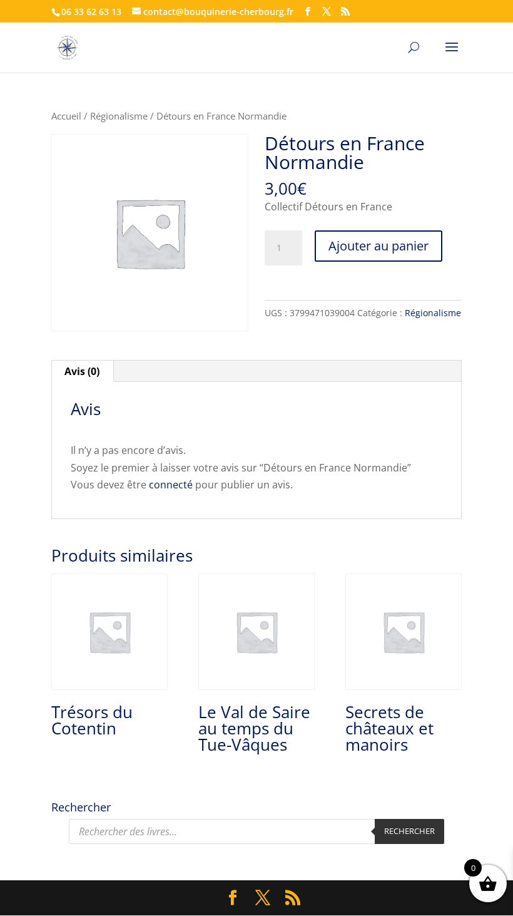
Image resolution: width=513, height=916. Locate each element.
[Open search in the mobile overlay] (256, 831)
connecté (171, 484)
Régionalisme (119, 116)
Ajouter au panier (378, 245)
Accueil (66, 116)
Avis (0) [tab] (81, 371)
